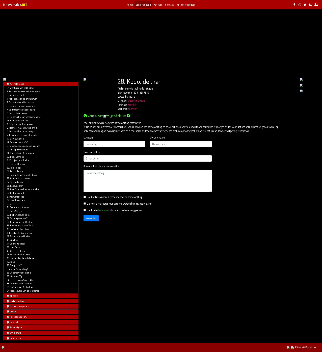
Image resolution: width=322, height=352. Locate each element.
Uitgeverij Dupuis (136, 100)
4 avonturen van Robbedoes (21, 87)
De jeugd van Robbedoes (21, 221)
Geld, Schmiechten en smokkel (24, 189)
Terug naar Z (16, 265)
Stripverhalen (15, 4)
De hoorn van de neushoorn (22, 105)
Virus (12, 203)
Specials (14, 295)
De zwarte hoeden (17, 94)
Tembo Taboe (16, 171)
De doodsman (16, 181)
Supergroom (16, 337)
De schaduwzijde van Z (20, 272)
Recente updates (186, 4)
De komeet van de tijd (20, 214)
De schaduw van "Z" (19, 142)
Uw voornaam (157, 137)
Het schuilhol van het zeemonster (24, 116)
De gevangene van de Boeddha (23, 134)
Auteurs (158, 4)
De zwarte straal (17, 243)
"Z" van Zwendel (16, 138)
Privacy (299, 347)
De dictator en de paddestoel (22, 109)
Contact (169, 4)
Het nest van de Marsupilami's (23, 127)
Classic (13, 311)
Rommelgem (16, 327)
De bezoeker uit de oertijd (21, 131)
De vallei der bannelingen (20, 232)
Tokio (12, 261)
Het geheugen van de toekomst (24, 290)
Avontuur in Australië (20, 207)
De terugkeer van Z (19, 218)
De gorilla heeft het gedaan (21, 123)
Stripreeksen (143, 4)
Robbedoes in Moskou (20, 236)
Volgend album (116, 116)
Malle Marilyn (16, 210)
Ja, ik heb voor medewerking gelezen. (114, 210)
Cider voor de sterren (20, 178)
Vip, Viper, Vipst (17, 276)
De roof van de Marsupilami (21, 102)
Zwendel (14, 321)
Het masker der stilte (19, 120)
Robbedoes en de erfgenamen (23, 98)
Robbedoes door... (18, 316)
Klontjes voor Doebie (19, 160)
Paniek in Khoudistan (20, 229)
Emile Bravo (15, 332)
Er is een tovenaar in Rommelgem (24, 91)
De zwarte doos (16, 196)
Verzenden (91, 218)
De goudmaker (17, 156)
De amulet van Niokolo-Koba (23, 174)
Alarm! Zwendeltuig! (18, 268)
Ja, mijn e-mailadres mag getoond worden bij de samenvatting (119, 203)
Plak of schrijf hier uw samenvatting (102, 166)
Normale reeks (17, 83)
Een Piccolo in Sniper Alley (22, 279)
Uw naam (89, 137)
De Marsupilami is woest (21, 283)
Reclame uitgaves (18, 300)
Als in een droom (18, 250)
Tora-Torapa (15, 167)
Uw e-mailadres (92, 152)
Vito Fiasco (15, 239)
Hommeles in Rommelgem (22, 152)
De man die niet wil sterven (22, 258)
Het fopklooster (17, 163)
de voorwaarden (105, 210)
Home (130, 4)
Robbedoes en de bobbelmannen (24, 145)
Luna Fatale (15, 247)
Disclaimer (310, 347)
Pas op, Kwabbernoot (19, 113)
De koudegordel (17, 192)
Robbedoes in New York (21, 225)
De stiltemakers (17, 200)
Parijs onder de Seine (20, 254)
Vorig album (95, 116)
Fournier (132, 104)
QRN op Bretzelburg (19, 149)
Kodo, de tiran (16, 185)
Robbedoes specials (19, 306)
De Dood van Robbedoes (21, 287)
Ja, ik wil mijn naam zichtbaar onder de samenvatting (114, 197)
